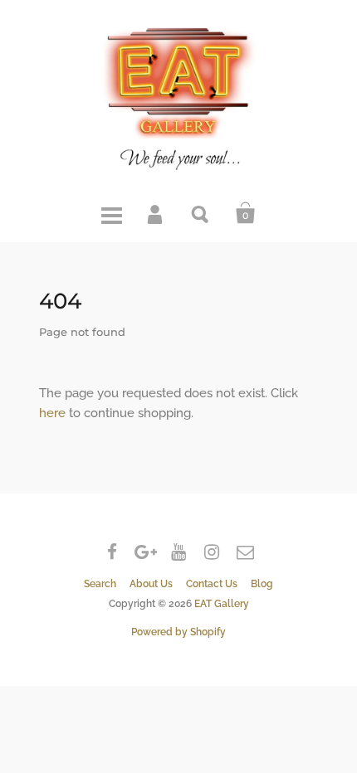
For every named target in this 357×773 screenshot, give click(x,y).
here (52, 413)
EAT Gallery (221, 604)
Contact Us (211, 584)
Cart (246, 213)
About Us (151, 584)
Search (201, 213)
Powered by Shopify (178, 632)
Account (156, 213)
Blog (262, 584)
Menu (111, 213)
